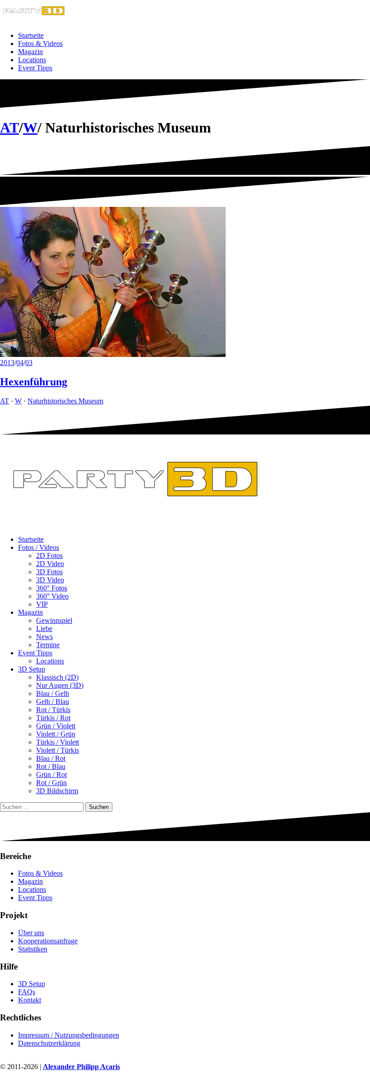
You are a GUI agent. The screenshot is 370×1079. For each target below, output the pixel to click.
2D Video (50, 563)
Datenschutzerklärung (49, 1043)
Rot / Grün (51, 782)
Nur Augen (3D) (59, 685)
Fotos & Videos (40, 43)
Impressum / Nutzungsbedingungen (68, 1035)
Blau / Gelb (52, 693)
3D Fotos (49, 572)
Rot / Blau (50, 766)
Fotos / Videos (38, 547)
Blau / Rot (50, 758)
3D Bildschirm (57, 791)
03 (28, 362)
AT (9, 127)
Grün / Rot (51, 774)
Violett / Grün (55, 734)
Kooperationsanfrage (48, 941)
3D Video (50, 580)
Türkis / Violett (57, 742)
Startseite (31, 35)
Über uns (31, 933)
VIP (42, 604)
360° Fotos (51, 588)
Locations (32, 60)
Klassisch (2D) (57, 677)
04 (19, 362)
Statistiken (32, 949)
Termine (48, 645)
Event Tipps (35, 68)
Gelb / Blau (52, 701)
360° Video (52, 596)
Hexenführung (33, 382)
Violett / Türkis (57, 750)
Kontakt (29, 1000)
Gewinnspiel (54, 620)
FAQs (26, 992)
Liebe (44, 628)
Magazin (30, 51)
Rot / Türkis (53, 709)
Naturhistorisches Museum (65, 401)
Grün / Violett (55, 726)
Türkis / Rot (53, 718)
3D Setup (31, 669)
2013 (7, 362)
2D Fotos (49, 555)
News (44, 636)
